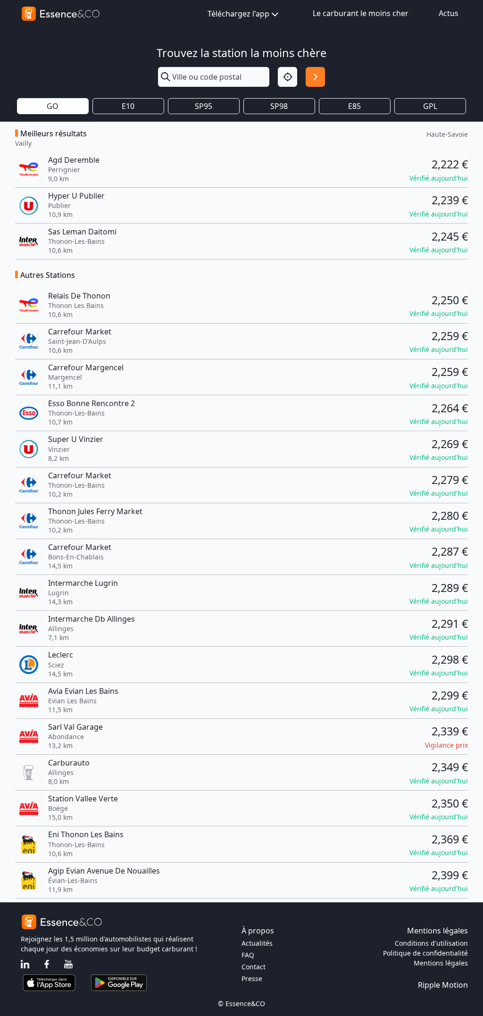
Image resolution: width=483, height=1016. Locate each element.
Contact (254, 966)
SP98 (279, 106)
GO (52, 106)
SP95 (203, 106)
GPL (430, 106)
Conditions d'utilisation (431, 943)
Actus (448, 13)
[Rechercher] (315, 76)
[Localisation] (287, 76)
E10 (128, 106)
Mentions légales (441, 962)
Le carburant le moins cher (360, 13)
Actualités (257, 943)
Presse (252, 978)
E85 (354, 106)
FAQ (248, 954)
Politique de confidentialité (425, 953)
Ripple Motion (443, 985)
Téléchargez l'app (238, 13)
